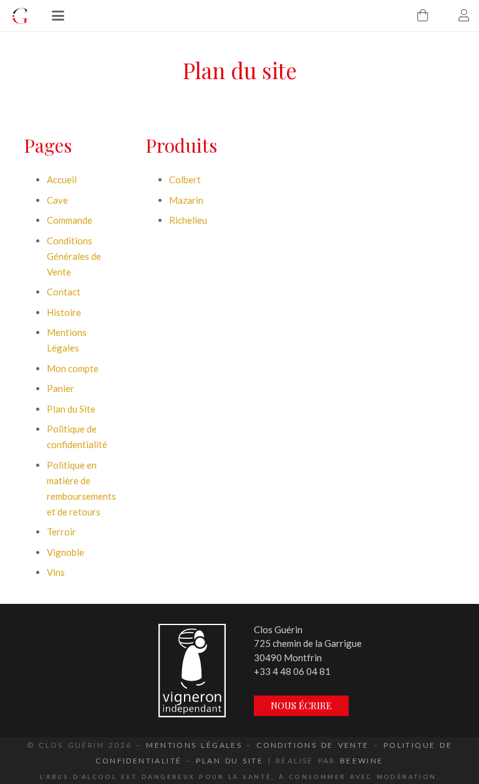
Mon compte (73, 368)
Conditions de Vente (312, 745)
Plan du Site (71, 408)
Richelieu (188, 220)
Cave (57, 200)
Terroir (61, 531)
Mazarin (186, 200)
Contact (63, 291)
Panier (60, 388)
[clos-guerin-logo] (20, 16)
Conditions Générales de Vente (74, 256)
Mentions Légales (194, 745)
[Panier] (423, 15)
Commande (69, 220)
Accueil (62, 179)
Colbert (185, 179)
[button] (58, 15)
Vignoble (65, 552)
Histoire (64, 312)
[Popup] (192, 670)
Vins (56, 572)
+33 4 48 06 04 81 (292, 671)
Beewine (362, 760)
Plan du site (229, 760)
